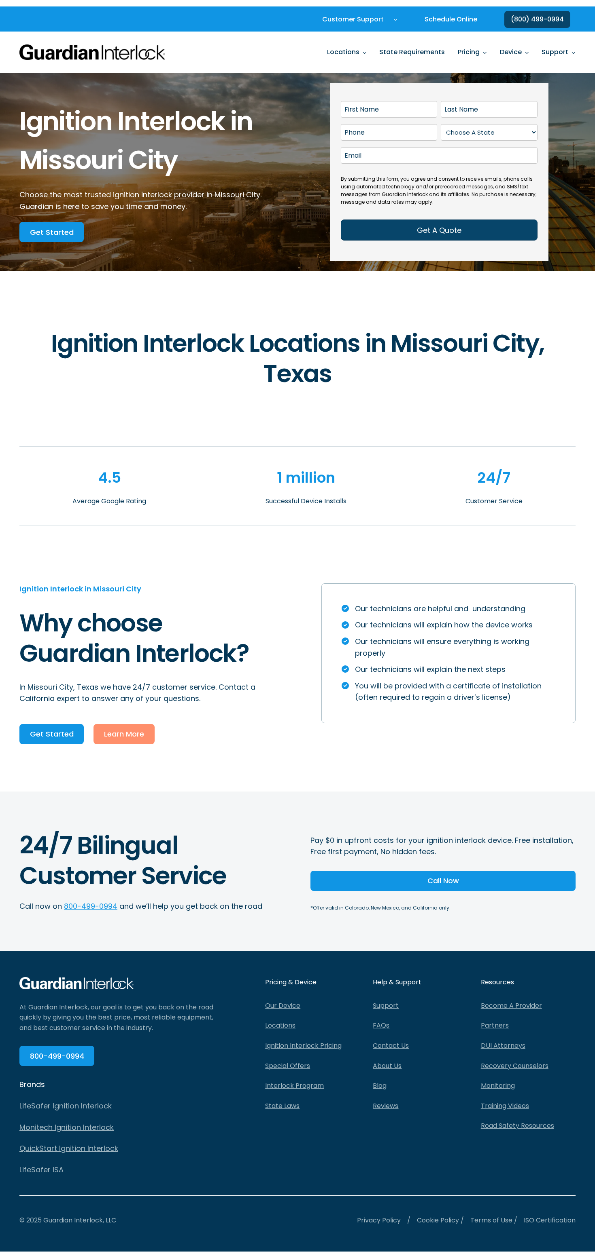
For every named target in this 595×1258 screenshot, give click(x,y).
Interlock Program (294, 1085)
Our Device (282, 1005)
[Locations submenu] (365, 52)
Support (386, 1005)
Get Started (52, 232)
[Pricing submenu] (485, 52)
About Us (387, 1065)
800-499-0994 (90, 906)
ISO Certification (550, 1220)
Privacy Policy (379, 1220)
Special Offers (287, 1065)
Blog (380, 1085)
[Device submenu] (527, 52)
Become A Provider (511, 1005)
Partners (495, 1025)
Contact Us (391, 1045)
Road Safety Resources (517, 1125)
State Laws (282, 1105)
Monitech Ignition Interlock (66, 1127)
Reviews (385, 1105)
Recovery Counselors (514, 1065)
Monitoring (498, 1085)
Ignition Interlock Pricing (303, 1045)
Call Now (443, 881)
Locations (280, 1025)
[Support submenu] (574, 52)
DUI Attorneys (503, 1045)
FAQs (381, 1025)
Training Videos (505, 1105)
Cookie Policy (438, 1220)
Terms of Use (491, 1220)
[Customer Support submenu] (395, 19)
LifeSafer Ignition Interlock (65, 1106)
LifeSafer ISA (41, 1170)
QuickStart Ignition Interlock (68, 1148)
